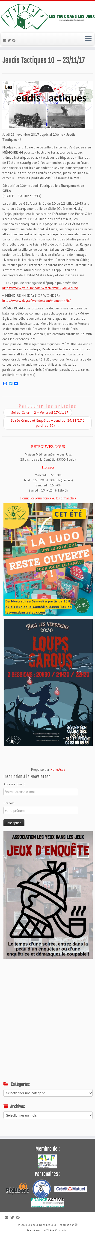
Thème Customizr (56, 1230)
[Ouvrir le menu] (88, 39)
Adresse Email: (14, 784)
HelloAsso (57, 769)
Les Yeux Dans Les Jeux (42, 1225)
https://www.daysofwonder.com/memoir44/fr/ (36, 300)
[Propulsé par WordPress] (76, 1224)
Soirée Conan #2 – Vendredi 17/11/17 (37, 412)
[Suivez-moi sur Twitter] (10, 40)
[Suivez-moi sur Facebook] (14, 40)
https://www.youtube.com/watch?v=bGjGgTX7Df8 (40, 287)
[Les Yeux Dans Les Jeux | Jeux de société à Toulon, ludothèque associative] (47, 16)
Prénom (9, 803)
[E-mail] (5, 40)
